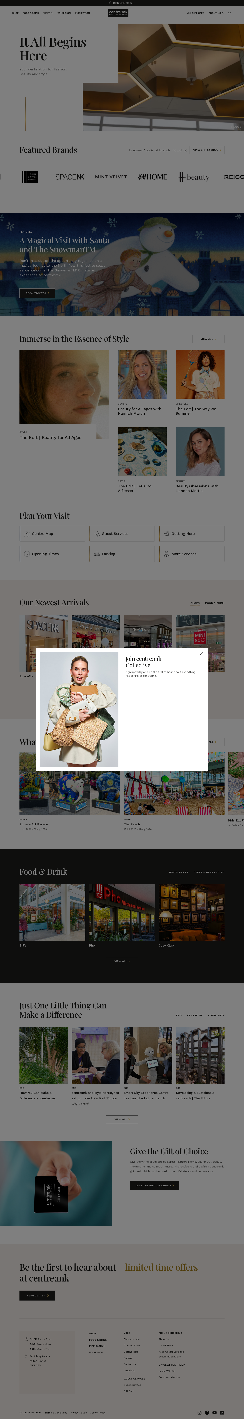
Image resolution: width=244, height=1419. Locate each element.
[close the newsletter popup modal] (201, 654)
